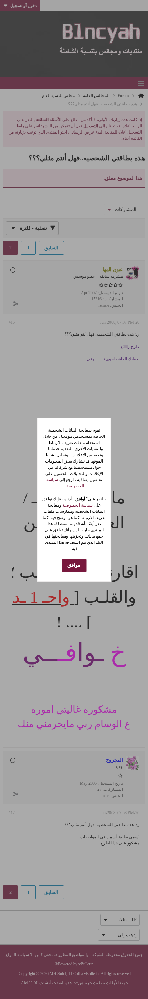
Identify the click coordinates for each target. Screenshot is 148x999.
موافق (74, 565)
